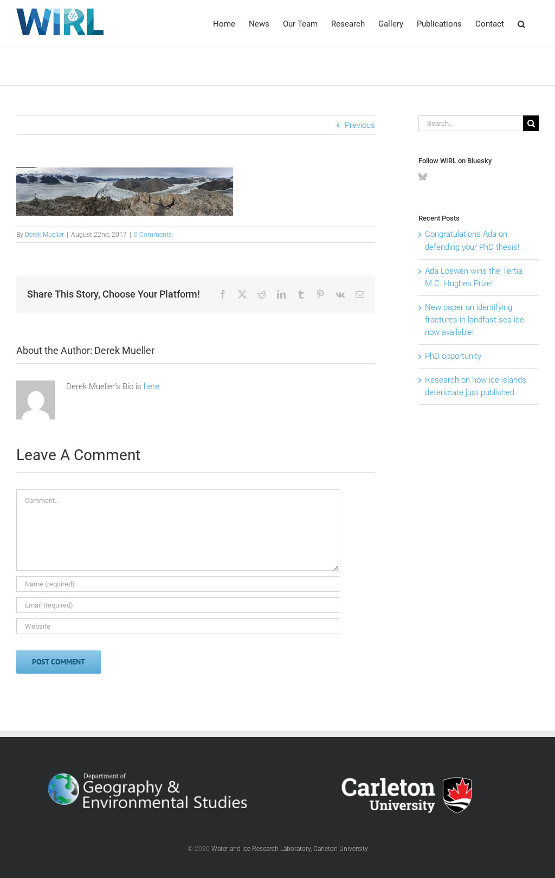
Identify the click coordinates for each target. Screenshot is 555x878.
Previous (360, 125)
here (151, 386)
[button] (521, 23)
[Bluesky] (422, 176)
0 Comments (153, 234)
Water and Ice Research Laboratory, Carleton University (289, 849)
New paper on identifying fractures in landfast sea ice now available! (474, 319)
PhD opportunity (453, 356)
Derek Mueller (44, 234)
